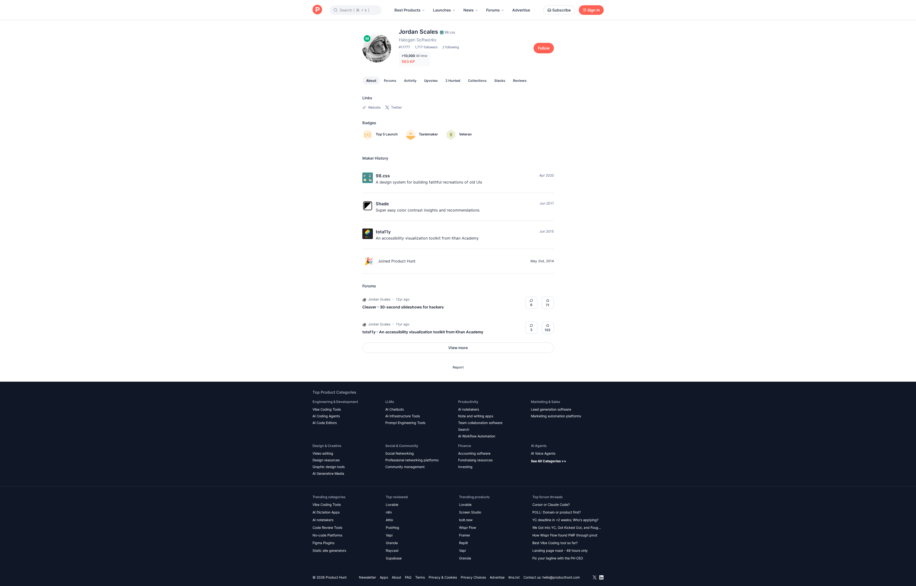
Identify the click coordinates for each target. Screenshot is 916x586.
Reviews (520, 80)
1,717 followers (426, 47)
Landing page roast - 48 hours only (560, 550)
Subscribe (561, 10)
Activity (410, 80)
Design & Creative (327, 446)
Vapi (389, 535)
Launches (442, 10)
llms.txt (514, 577)
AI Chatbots (394, 409)
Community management (405, 467)
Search (463, 429)
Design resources (326, 460)
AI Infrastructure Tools (402, 416)
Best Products (407, 10)
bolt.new (465, 520)
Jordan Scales (379, 299)
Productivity (468, 402)
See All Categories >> (548, 461)
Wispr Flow (467, 527)
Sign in (593, 10)
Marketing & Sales (545, 402)
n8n (389, 512)
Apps (384, 577)
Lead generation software (551, 409)
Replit (463, 543)
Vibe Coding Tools (327, 409)
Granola (392, 543)
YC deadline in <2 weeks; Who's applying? (565, 520)
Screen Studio (470, 512)
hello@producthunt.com (561, 577)
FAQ (408, 577)
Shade (382, 203)
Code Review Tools (327, 527)
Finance (464, 446)
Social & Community (401, 446)
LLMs (389, 402)
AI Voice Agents (543, 453)
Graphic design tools (329, 467)
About (371, 80)
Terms (420, 577)
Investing (465, 467)
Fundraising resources (475, 460)
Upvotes (431, 80)
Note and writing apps (475, 416)
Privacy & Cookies (443, 577)
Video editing (323, 453)
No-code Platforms (327, 535)
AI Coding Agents (326, 416)
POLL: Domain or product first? (556, 512)
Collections (477, 80)
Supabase (394, 558)
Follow (544, 48)
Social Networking (399, 453)
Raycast (392, 550)
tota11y (383, 231)
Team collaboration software (480, 423)
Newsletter (367, 577)
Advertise (521, 10)
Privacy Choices (473, 577)
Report (458, 367)
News (468, 10)
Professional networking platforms (411, 460)
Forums (493, 10)
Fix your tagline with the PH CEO (557, 558)
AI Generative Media (328, 473)
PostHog (392, 527)
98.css (383, 175)
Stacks (499, 80)
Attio (389, 520)
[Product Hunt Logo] (317, 10)
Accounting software (474, 453)
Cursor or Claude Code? (551, 504)
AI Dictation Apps (326, 512)
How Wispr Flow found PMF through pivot (564, 535)
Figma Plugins (323, 543)
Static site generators (329, 550)
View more (458, 347)
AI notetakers (468, 409)
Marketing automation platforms (556, 416)
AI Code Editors (325, 423)
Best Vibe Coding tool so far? (555, 543)
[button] (364, 299)
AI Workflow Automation (476, 436)
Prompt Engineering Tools (405, 423)
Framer (464, 535)
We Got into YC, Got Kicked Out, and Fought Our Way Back (566, 527)
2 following (450, 47)
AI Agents (539, 446)
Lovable (392, 504)
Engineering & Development (335, 402)
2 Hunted (452, 80)
